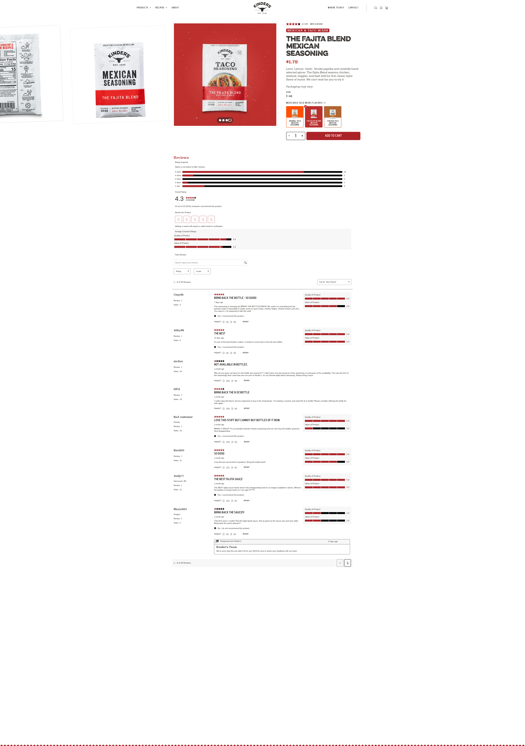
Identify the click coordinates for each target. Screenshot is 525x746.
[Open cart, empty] (386, 8)
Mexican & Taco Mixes (307, 30)
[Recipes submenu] (166, 8)
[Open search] (375, 8)
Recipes (159, 8)
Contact (353, 8)
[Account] (381, 8)
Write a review (316, 24)
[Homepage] (262, 8)
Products (142, 8)
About (175, 8)
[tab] (230, 120)
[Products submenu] (150, 8)
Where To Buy (336, 8)
